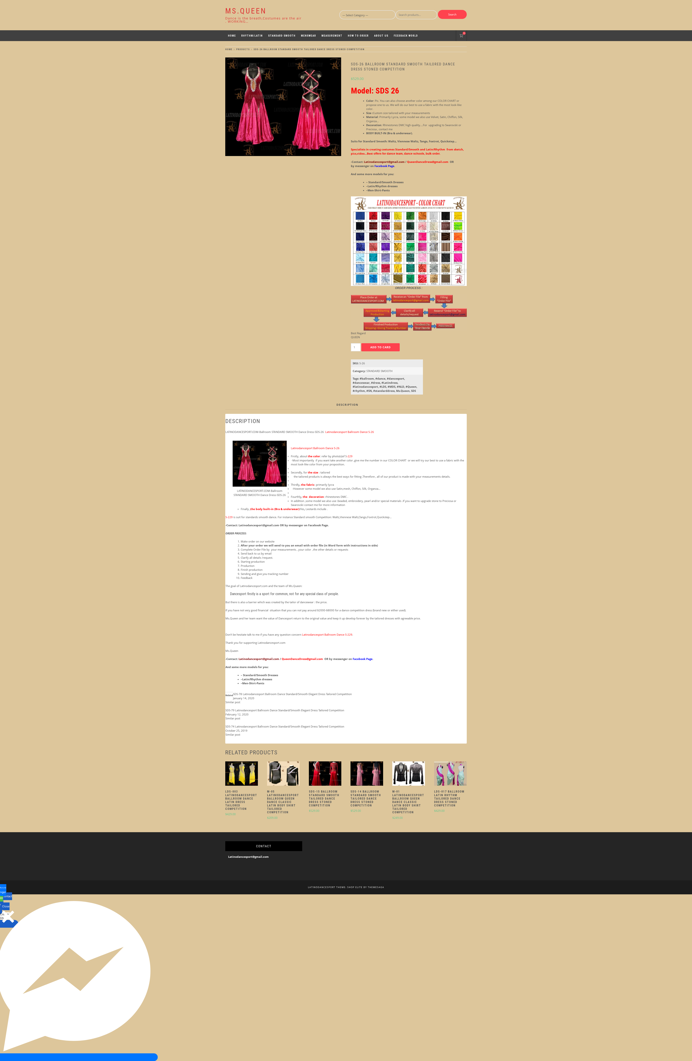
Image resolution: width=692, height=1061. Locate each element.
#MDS (391, 386)
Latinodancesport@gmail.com (384, 162)
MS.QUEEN (246, 10)
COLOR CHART (447, 101)
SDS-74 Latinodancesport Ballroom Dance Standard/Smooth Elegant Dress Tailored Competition (284, 726)
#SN (369, 391)
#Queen (411, 386)
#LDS (383, 386)
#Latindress (390, 382)
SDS (413, 391)
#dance (380, 378)
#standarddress (384, 391)
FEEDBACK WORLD (406, 35)
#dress (375, 382)
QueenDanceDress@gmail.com (428, 162)
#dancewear (361, 382)
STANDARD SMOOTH (282, 35)
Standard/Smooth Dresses (385, 182)
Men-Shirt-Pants (379, 190)
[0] (461, 36)
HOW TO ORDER (358, 35)
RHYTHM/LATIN (252, 35)
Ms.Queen (403, 391)
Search (452, 14)
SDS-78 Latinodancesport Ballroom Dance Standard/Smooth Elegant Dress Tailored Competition (292, 694)
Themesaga (376, 887)
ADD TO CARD (380, 347)
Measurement (331, 35)
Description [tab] (347, 404)
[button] (241, 774)
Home (232, 35)
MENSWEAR (308, 35)
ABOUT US (381, 35)
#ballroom (367, 378)
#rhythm (359, 391)
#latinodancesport (365, 386)
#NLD (400, 386)
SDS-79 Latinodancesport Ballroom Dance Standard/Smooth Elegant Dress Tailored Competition (284, 710)
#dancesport (395, 378)
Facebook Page (318, 525)
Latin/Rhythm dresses (383, 186)
